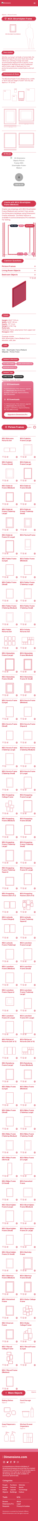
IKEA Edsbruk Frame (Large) (25, 463)
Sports (21, 1487)
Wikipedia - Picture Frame (10, 352)
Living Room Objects (24, 364)
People (5, 1485)
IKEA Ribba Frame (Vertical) (9, 1159)
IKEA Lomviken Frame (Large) (26, 944)
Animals (5, 1487)
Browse (5, 1501)
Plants (5, 1490)
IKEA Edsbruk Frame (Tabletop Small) (26, 511)
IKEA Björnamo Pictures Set (8, 439)
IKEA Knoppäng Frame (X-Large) (26, 869)
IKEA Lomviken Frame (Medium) (8, 967)
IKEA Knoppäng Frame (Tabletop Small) (26, 844)
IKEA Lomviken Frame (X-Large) (8, 1017)
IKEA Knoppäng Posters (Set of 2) (9, 894)
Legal (19, 1504)
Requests (6, 1506)
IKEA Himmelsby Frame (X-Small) (26, 678)
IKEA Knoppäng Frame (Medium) (8, 820)
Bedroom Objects (9, 367)
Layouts (13, 1490)
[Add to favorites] (30, 278)
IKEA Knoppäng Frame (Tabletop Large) (8, 844)
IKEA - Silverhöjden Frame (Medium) (14, 350)
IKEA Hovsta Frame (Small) (9, 725)
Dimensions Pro (8, 1504)
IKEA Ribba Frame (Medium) (27, 1088)
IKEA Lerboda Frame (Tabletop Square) (26, 919)
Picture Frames (12, 14)
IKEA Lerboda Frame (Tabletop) (9, 944)
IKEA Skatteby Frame (26, 1253)
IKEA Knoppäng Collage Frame (8, 796)
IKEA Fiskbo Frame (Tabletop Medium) (9, 607)
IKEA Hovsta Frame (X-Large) (27, 772)
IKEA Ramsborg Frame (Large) (8, 1064)
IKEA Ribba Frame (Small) (9, 1111)
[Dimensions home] (6, 3)
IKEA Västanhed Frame (8, 1300)
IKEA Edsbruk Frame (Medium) (8, 487)
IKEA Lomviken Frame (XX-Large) (27, 1017)
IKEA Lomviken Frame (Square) (8, 991)
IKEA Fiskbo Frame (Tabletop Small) (27, 607)
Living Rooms (7, 377)
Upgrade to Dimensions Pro (17, 414)
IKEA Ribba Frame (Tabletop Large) (27, 1111)
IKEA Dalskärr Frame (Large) (25, 439)
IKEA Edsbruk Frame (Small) (25, 487)
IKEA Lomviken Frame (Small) (26, 967)
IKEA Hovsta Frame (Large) (9, 701)
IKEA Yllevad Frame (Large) (27, 1348)
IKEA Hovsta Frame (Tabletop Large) (9, 749)
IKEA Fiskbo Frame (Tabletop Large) (27, 583)
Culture (21, 1492)
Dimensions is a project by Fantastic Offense (15, 1511)
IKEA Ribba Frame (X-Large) (27, 1159)
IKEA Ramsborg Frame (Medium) (26, 1064)
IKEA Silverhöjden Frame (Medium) (27, 1206)
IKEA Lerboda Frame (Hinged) (8, 918)
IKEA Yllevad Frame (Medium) (9, 1371)
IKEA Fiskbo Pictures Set (7, 631)
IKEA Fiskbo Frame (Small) (9, 583)
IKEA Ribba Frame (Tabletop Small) (27, 1135)
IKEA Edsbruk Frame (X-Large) (8, 536)
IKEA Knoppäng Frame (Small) (26, 820)
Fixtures (13, 1487)
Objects (4, 14)
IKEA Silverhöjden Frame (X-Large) (27, 1229)
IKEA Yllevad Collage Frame (7, 1348)
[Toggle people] (29, 253)
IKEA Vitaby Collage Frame (25, 1324)
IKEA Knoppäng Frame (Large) (26, 796)
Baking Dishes (7, 1400)
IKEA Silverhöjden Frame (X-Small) (9, 1253)
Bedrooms (18, 377)
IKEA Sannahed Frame (26, 1182)
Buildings (13, 1492)
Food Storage (25, 1400)
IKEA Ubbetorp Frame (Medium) (8, 1277)
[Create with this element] (35, 278)
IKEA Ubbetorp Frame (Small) (26, 1277)
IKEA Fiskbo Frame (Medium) (27, 560)
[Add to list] (33, 278)
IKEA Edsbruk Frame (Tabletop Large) (8, 511)
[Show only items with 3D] (34, 427)
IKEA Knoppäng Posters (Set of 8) (27, 894)
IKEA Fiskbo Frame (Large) (9, 560)
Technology (23, 1490)
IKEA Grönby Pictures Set (25, 631)
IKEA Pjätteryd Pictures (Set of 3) (9, 1040)
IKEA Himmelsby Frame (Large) (8, 654)
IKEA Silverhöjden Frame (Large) (9, 1206)
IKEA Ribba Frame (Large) (9, 1088)
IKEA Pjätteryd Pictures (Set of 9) (27, 1040)
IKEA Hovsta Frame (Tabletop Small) (9, 772)
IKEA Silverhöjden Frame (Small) (9, 1229)
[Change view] (33, 253)
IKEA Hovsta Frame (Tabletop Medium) (27, 749)
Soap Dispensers (8, 1424)
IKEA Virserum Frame (7, 1324)
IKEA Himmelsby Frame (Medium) (26, 654)
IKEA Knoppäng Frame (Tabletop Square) (8, 870)
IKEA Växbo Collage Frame (28, 1300)
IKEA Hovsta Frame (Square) (27, 725)
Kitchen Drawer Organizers (26, 1425)
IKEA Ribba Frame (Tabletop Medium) (9, 1135)
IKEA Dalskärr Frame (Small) (7, 463)
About (19, 1501)
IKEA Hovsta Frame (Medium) (27, 701)
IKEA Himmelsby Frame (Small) (8, 678)
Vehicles (22, 1485)
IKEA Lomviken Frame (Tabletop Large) (26, 992)
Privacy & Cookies (23, 1506)
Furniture (13, 1485)
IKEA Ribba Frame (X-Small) (9, 1182)
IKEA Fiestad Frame (27, 535)
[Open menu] (34, 3)
